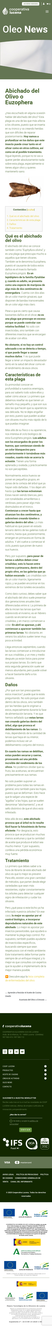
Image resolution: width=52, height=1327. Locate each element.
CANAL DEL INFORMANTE (21, 1182)
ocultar (30, 209)
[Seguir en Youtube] (22, 1051)
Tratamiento (15, 227)
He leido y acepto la (24, 1122)
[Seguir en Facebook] (10, 1051)
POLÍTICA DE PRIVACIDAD (27, 1174)
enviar (26, 1130)
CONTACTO (7, 1086)
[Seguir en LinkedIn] (16, 1051)
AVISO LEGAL (8, 1174)
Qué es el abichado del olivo (23, 216)
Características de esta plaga (24, 220)
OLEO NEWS (7, 1082)
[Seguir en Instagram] (5, 1051)
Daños (12, 224)
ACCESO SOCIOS (31, 4)
